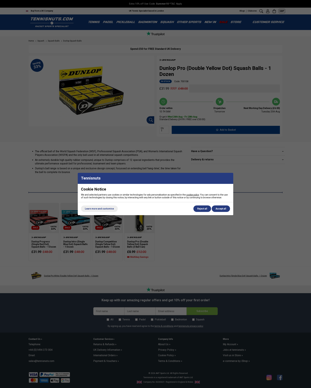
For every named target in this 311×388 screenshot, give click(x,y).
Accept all (221, 208)
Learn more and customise (99, 208)
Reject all (202, 208)
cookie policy (192, 194)
